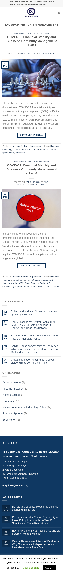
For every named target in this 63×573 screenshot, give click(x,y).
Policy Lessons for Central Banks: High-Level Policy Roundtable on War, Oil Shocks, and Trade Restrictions (33, 325)
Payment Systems (12, 413)
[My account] (59, 12)
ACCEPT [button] (49, 568)
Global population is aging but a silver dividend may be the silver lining (32, 361)
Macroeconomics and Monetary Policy (24, 407)
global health (8, 152)
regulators (20, 152)
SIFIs (49, 283)
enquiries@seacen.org (15, 485)
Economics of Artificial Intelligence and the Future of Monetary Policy (35, 337)
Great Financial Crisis (35, 283)
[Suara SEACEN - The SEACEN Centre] (31, 12)
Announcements (11, 382)
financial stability (48, 149)
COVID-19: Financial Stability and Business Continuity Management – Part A (31, 169)
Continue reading (31, 135)
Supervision (42, 33)
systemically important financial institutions (22, 286)
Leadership (8, 401)
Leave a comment (52, 286)
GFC (21, 283)
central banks (19, 280)
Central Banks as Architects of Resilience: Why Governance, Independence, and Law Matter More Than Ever (35, 349)
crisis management (30, 149)
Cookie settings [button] (31, 567)
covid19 (16, 149)
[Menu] (4, 13)
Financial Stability (24, 33)
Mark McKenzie (47, 54)
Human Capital (11, 394)
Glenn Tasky (39, 184)
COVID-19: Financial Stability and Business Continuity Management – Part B (31, 41)
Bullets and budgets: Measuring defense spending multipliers (34, 313)
